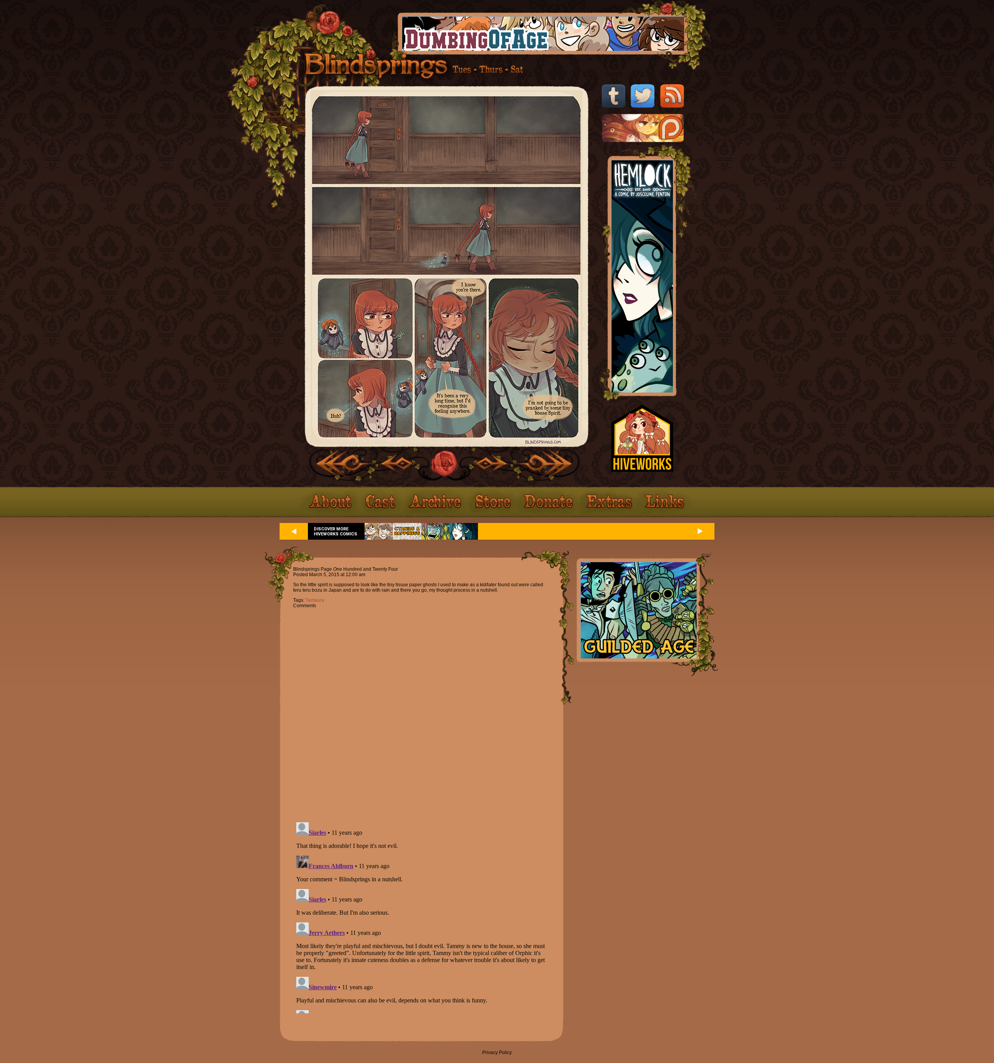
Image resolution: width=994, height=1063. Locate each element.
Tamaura (315, 600)
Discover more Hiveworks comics (335, 531)
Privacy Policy (497, 1052)
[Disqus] (421, 711)
